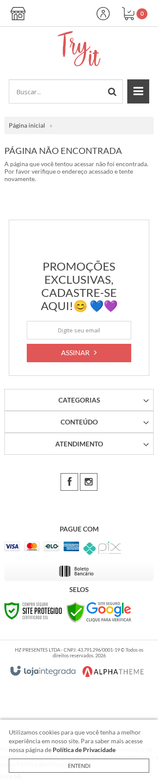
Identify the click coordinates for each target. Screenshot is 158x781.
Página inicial (27, 125)
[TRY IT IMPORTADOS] (79, 48)
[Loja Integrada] (43, 671)
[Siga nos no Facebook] (69, 482)
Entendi (79, 766)
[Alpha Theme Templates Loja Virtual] (113, 671)
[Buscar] (112, 91)
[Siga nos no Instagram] (88, 482)
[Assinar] (79, 353)
